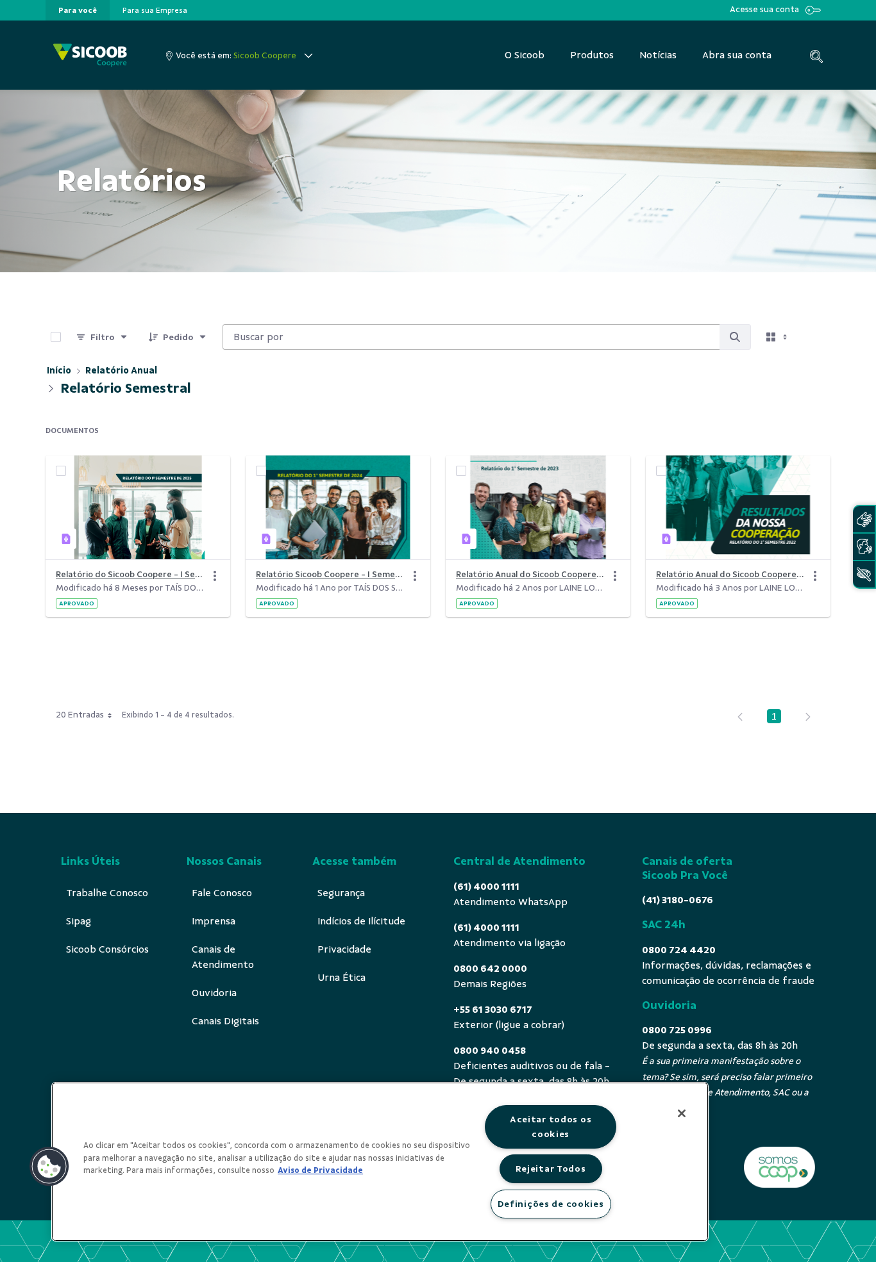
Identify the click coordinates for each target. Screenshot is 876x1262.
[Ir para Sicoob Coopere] (90, 55)
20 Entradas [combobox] (80, 714)
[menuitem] (78, 10)
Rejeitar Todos (551, 1168)
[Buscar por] (735, 337)
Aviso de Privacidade (320, 1170)
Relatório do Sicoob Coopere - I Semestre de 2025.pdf (130, 574)
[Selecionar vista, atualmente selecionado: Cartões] (778, 337)
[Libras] (864, 519)
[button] (49, 1166)
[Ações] (215, 576)
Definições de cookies (551, 1204)
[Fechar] (682, 1113)
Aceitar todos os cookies (551, 1126)
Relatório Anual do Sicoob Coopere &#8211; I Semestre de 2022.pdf (730, 574)
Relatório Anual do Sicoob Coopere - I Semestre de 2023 (530, 574)
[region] (380, 1162)
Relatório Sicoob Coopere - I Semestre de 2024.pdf (330, 574)
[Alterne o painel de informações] (815, 337)
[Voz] (864, 547)
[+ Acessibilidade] (864, 574)
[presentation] (78, 10)
